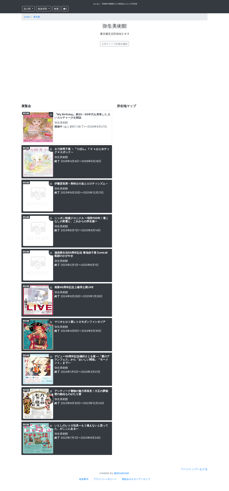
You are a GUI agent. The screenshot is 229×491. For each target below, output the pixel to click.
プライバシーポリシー (105, 479)
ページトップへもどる (194, 469)
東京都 (36, 17)
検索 (56, 8)
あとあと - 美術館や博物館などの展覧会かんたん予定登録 (115, 4)
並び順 (27, 8)
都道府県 (43, 8)
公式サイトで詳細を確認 (114, 43)
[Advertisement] (114, 75)
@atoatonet (121, 473)
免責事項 (83, 479)
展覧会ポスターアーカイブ (136, 479)
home (27, 17)
